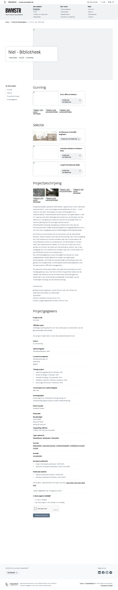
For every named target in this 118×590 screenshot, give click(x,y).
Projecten (36, 9)
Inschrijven (11, 572)
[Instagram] (107, 573)
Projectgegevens (12, 99)
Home (7, 22)
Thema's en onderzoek (40, 14)
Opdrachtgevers (66, 9)
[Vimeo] (110, 573)
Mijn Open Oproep (92, 2)
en (113, 2)
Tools (35, 12)
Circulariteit (37, 456)
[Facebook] (103, 573)
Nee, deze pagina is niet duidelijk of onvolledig (49, 502)
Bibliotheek (37, 446)
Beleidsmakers (65, 14)
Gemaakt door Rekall (106, 585)
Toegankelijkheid (90, 583)
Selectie (9, 93)
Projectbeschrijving (13, 96)
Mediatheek (37, 17)
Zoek (103, 2)
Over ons (91, 9)
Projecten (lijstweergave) (19, 22)
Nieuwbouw (37, 438)
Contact (90, 17)
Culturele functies (48, 446)
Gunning (9, 89)
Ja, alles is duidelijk (41, 500)
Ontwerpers (64, 12)
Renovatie (55, 438)
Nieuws (90, 12)
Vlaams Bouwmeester (26, 2)
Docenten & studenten (68, 17)
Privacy (82, 583)
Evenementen (92, 14)
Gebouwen (47, 438)
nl (110, 2)
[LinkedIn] (99, 573)
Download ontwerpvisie (66, 101)
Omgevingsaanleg (62, 446)
